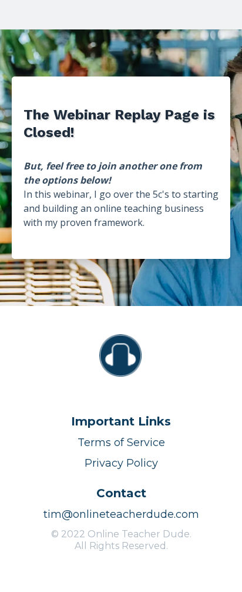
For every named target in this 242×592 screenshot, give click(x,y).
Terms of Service (121, 442)
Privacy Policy (121, 463)
